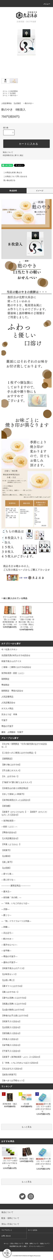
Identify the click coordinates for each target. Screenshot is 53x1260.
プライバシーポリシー (36, 1246)
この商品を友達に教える (12, 172)
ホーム (5, 91)
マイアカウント (6, 1230)
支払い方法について (16, 1243)
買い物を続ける (9, 180)
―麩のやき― (13, 95)
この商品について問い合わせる (15, 176)
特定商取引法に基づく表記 (13, 155)
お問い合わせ (6, 1236)
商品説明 (13, 191)
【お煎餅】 (12, 93)
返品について (8, 152)
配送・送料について (31, 1243)
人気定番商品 (13, 91)
